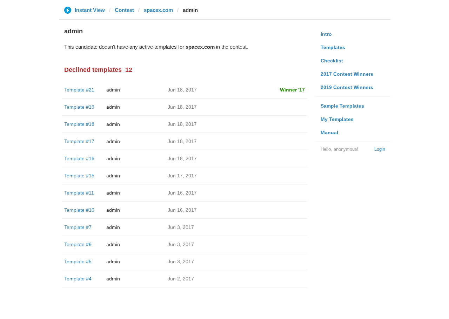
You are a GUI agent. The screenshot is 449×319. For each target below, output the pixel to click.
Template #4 (78, 278)
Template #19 (79, 107)
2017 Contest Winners (347, 74)
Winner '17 (292, 90)
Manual (329, 132)
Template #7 (78, 227)
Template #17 (79, 141)
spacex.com (158, 10)
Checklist (332, 60)
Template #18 (79, 124)
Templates (333, 47)
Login (379, 149)
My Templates (337, 119)
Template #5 (78, 261)
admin (113, 90)
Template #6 (78, 244)
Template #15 (79, 175)
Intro (326, 34)
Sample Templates (342, 106)
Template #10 (79, 210)
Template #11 (79, 193)
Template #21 (79, 90)
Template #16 (79, 158)
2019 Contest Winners (347, 87)
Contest (124, 10)
